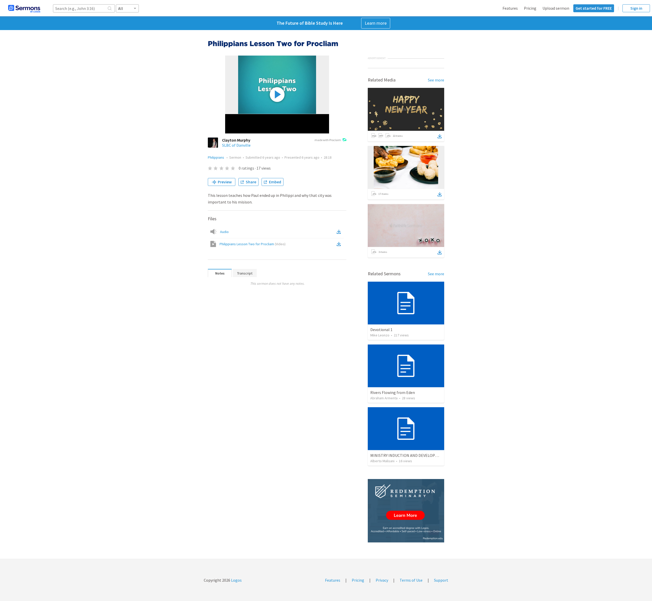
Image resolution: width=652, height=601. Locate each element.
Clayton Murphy (236, 140)
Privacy (382, 580)
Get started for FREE (594, 8)
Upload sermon (555, 8)
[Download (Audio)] (340, 232)
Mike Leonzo (379, 335)
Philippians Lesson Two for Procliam (253, 244)
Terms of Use (411, 580)
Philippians (216, 157)
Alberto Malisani (382, 461)
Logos (236, 580)
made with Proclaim (328, 140)
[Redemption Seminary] (406, 510)
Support (441, 580)
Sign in (636, 8)
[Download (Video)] (340, 244)
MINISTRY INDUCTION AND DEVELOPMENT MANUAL (415, 455)
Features (510, 8)
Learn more (376, 23)
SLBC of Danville (236, 145)
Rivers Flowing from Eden (392, 392)
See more (436, 80)
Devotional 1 (381, 329)
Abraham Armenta (384, 398)
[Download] (440, 136)
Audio (224, 231)
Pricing (530, 8)
